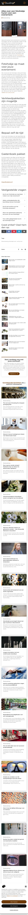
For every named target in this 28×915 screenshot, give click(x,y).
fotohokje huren (12, 241)
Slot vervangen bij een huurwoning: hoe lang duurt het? (17, 304)
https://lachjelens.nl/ (7, 182)
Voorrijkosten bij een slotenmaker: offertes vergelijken (16, 348)
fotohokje (19, 55)
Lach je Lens (19, 241)
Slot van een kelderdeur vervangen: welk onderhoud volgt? (16, 311)
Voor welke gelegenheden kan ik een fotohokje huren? (14, 219)
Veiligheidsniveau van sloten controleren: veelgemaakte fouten (16, 317)
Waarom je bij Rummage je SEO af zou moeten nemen (16, 273)
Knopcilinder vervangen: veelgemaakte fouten (14, 292)
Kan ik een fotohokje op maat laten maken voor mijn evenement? (14, 195)
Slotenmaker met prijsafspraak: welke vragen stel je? (17, 260)
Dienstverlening (6, 17)
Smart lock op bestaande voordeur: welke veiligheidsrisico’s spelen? (17, 329)
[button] (26, 886)
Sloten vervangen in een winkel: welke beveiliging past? (17, 323)
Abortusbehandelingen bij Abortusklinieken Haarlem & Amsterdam (11, 560)
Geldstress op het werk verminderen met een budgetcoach (17, 342)
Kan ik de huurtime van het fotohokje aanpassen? (14, 207)
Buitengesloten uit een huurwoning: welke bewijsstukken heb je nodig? (17, 266)
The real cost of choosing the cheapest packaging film (15, 279)
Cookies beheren (14, 910)
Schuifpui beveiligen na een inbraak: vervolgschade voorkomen (17, 336)
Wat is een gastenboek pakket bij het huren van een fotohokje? (14, 213)
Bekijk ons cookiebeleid (12, 896)
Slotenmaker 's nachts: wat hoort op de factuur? (17, 285)
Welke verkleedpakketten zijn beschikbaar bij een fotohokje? (14, 201)
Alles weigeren (14, 906)
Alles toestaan (14, 901)
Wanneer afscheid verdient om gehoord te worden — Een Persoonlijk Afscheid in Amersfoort (13, 529)
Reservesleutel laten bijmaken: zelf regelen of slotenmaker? (16, 298)
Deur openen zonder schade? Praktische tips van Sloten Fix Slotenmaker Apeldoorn (11, 467)
